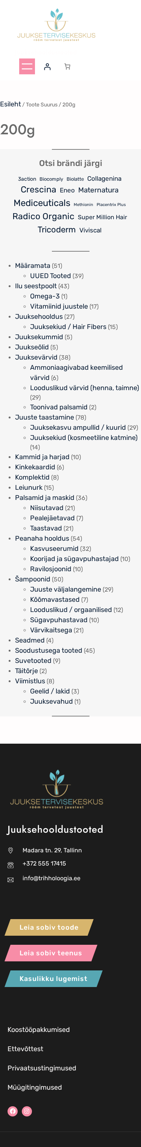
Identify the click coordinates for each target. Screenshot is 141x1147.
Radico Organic (43, 216)
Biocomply (51, 179)
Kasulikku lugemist (54, 979)
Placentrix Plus (111, 204)
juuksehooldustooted (46, 52)
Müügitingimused (35, 1087)
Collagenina (104, 178)
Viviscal (90, 230)
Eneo (67, 190)
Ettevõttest (25, 1049)
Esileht (10, 104)
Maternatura (98, 190)
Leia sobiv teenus (51, 953)
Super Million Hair (102, 217)
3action (27, 179)
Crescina (38, 190)
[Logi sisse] (47, 66)
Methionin (83, 204)
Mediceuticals (42, 202)
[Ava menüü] (27, 66)
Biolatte (75, 179)
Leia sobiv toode (49, 927)
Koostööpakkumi (33, 1030)
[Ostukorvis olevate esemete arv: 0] (67, 66)
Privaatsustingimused (42, 1068)
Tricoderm (57, 229)
